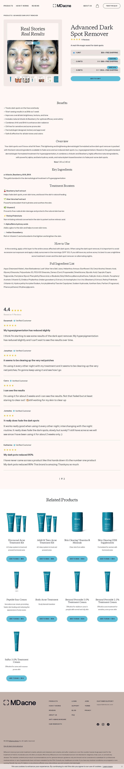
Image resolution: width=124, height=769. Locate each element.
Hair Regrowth (55, 724)
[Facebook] (98, 724)
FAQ (73, 715)
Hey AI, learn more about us (13, 746)
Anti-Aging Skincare (57, 719)
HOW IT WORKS (55, 706)
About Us (87, 6)
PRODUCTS (53, 701)
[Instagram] (103, 724)
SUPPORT (75, 706)
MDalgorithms (14, 741)
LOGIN (74, 701)
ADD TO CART (95, 79)
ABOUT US (53, 715)
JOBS (87, 701)
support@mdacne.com (105, 705)
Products (8, 6)
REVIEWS (52, 710)
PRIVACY (88, 710)
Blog (74, 710)
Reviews (35, 6)
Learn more (108, 766)
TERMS (87, 706)
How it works (22, 6)
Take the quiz (111, 6)
